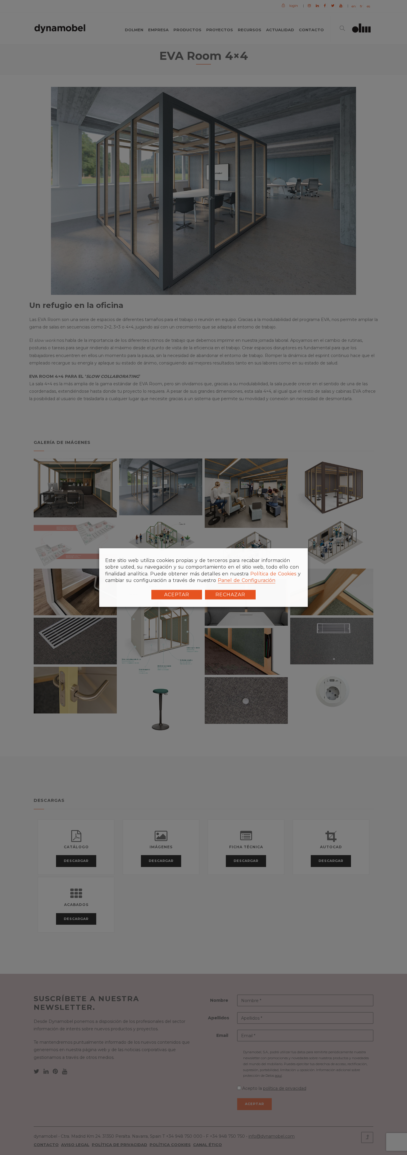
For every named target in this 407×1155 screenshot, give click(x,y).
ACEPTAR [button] (176, 594)
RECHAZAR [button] (230, 594)
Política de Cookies (273, 574)
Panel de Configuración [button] (246, 580)
